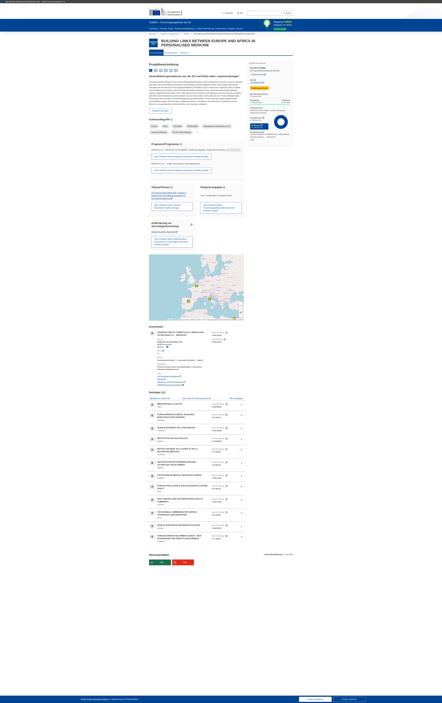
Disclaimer (240, 320)
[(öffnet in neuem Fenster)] (167, 11)
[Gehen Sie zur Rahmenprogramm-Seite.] (153, 43)
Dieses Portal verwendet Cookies (94, 699)
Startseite (154, 29)
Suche (239, 29)
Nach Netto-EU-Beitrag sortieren (195, 398)
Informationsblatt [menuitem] (156, 53)
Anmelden (229, 13)
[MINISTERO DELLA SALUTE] (210, 299)
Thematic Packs (166, 29)
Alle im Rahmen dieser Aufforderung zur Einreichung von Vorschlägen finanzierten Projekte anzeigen (171, 242)
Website (169, 379)
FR (166, 70)
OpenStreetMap (184, 320)
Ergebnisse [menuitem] (184, 53)
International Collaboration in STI (217, 126)
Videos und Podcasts (205, 29)
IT (171, 70)
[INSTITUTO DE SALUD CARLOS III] (188, 301)
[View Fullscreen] (240, 303)
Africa (165, 126)
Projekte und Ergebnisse (185, 29)
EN (156, 70)
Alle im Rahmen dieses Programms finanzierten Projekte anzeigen (181, 157)
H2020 (186, 34)
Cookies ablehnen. (349, 699)
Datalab (231, 29)
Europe (154, 126)
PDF (185, 562)
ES (161, 70)
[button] (240, 13)
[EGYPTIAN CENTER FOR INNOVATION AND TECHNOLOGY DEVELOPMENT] (234, 318)
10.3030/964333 (256, 82)
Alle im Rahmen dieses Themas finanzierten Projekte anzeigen (167, 206)
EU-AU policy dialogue (182, 132)
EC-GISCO (203, 320)
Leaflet (170, 320)
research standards (159, 132)
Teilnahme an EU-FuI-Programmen (179, 382)
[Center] (240, 312)
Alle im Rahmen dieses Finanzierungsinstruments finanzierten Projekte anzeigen (219, 208)
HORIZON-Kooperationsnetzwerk (179, 385)
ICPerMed (177, 126)
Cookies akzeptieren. (315, 699)
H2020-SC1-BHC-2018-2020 (163, 232)
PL (176, 70)
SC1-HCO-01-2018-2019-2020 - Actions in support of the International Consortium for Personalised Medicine (168, 196)
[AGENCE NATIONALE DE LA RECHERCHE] (196, 286)
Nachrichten (221, 29)
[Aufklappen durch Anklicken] (241, 405)
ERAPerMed (192, 126)
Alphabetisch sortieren (159, 398)
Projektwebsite (259, 74)
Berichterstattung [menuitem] (171, 53)
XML (162, 562)
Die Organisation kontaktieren (177, 376)
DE (151, 70)
